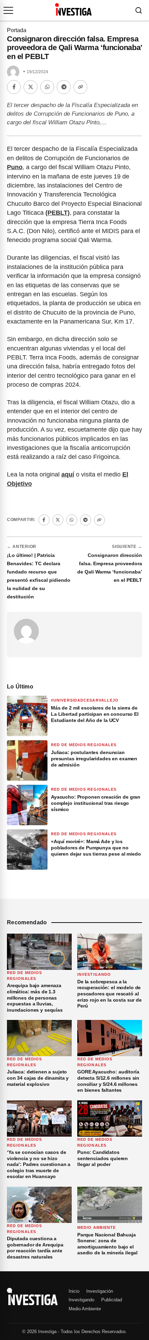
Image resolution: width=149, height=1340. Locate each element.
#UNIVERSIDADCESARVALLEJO (85, 700)
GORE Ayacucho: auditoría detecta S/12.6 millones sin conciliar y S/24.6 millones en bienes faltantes (108, 1081)
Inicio (74, 1291)
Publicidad (111, 1299)
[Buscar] (139, 10)
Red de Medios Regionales (83, 745)
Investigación (99, 1291)
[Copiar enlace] (80, 87)
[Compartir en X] (30, 87)
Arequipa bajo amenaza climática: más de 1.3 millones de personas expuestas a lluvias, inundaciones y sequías (35, 997)
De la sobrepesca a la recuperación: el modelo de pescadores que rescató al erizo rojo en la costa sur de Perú (109, 994)
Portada (16, 30)
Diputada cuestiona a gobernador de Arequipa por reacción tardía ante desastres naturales (35, 1248)
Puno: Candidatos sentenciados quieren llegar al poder (102, 1158)
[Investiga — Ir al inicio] (73, 9)
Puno (15, 167)
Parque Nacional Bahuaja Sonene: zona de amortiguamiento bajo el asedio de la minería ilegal (107, 1244)
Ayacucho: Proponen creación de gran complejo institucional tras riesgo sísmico (95, 803)
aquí (67, 474)
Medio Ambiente (96, 1227)
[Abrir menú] (8, 10)
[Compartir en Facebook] (14, 87)
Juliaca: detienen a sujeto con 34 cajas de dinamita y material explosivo (38, 1078)
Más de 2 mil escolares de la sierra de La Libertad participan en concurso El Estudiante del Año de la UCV (95, 714)
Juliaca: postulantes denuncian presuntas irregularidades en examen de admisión (94, 759)
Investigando (94, 974)
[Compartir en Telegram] (64, 87)
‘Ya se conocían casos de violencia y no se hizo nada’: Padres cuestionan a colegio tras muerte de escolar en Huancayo (38, 1164)
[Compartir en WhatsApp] (47, 87)
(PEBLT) (57, 212)
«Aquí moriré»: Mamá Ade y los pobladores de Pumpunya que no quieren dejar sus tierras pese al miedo (96, 848)
